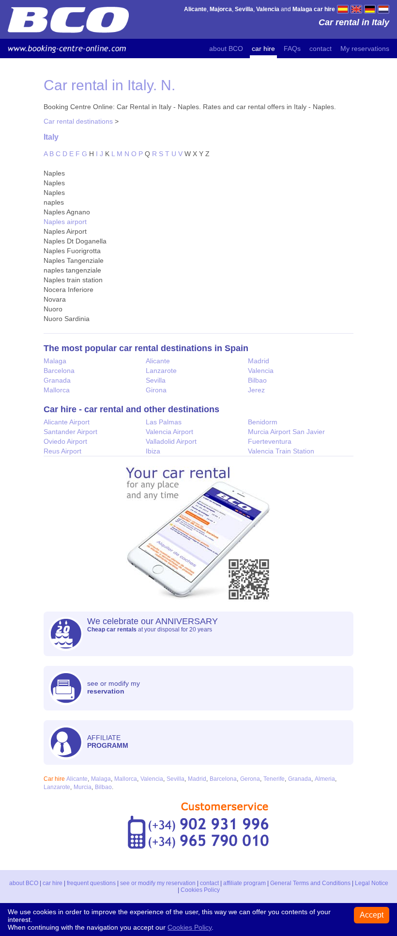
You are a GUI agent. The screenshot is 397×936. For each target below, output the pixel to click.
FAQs (292, 48)
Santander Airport (70, 432)
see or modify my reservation (158, 883)
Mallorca (57, 390)
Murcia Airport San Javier (286, 432)
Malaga (55, 361)
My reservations (364, 48)
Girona (156, 390)
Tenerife (274, 778)
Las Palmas (164, 422)
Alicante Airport (67, 422)
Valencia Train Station (281, 451)
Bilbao (257, 380)
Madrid (258, 361)
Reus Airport (62, 451)
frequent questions (91, 883)
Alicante (158, 361)
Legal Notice (371, 883)
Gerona (250, 778)
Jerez (256, 390)
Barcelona (59, 370)
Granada (57, 380)
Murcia (83, 787)
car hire (263, 48)
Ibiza (153, 451)
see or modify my (113, 687)
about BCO (226, 48)
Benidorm (262, 422)
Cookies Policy (200, 890)
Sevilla (156, 380)
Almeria (325, 778)
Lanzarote (161, 370)
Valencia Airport (169, 432)
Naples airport (65, 222)
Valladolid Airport (171, 441)
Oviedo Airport (65, 441)
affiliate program (244, 883)
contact (320, 48)
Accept (371, 915)
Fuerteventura (269, 441)
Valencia (261, 370)
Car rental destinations (78, 121)
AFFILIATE (107, 741)
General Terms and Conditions (310, 883)
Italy (51, 136)
